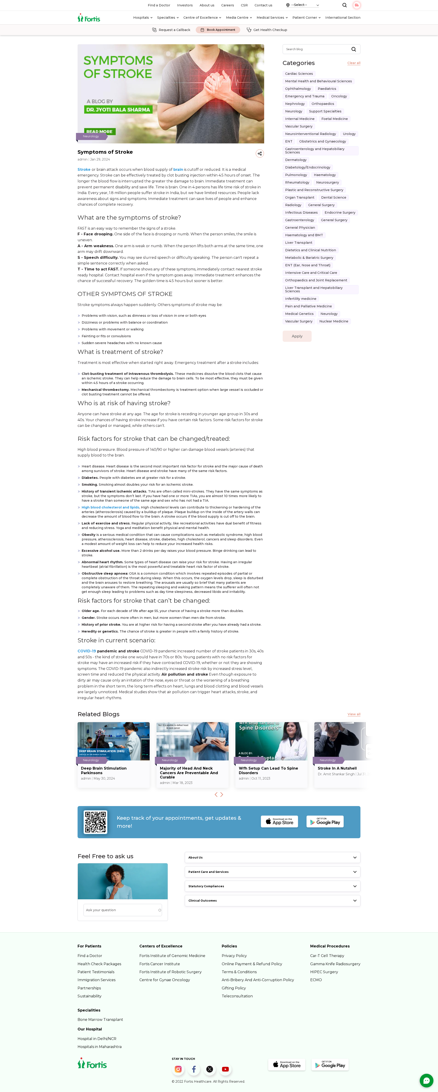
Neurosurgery (327, 182)
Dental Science (333, 197)
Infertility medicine (300, 299)
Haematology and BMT (304, 235)
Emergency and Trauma (304, 96)
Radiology (293, 205)
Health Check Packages (99, 964)
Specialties (166, 18)
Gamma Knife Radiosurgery (335, 964)
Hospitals (141, 18)
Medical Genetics (299, 314)
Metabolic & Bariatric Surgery (309, 258)
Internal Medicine (300, 119)
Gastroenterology (299, 220)
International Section (342, 18)
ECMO (316, 980)
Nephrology (295, 104)
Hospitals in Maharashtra (100, 1047)
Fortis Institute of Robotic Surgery (170, 972)
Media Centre (237, 18)
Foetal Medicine (334, 119)
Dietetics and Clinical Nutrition (310, 250)
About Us (195, 857)
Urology (349, 134)
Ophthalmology (298, 89)
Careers (227, 5)
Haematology (325, 175)
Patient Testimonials (96, 972)
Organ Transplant (299, 197)
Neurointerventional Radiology (310, 134)
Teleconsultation (237, 996)
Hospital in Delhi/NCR (97, 1039)
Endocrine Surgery (340, 212)
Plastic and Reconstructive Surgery (314, 190)
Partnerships (89, 988)
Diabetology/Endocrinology (307, 167)
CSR (244, 5)
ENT (288, 141)
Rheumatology (297, 182)
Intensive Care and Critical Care (311, 273)
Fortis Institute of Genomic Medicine (172, 956)
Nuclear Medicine (333, 321)
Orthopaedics (323, 104)
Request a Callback (174, 30)
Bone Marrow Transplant (100, 1019)
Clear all (353, 63)
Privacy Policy (234, 956)
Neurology (293, 111)
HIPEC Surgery (324, 972)
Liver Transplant (298, 243)
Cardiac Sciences (299, 74)
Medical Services (270, 18)
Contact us (263, 5)
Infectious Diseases (301, 212)
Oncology (339, 96)
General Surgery (321, 205)
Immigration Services (96, 980)
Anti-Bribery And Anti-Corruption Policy (258, 980)
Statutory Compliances (206, 886)
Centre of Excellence (200, 18)
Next (221, 794)
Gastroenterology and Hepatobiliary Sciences (314, 150)
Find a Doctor (159, 5)
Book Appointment (221, 30)
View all (354, 714)
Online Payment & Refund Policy (252, 964)
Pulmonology (296, 175)
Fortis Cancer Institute (159, 964)
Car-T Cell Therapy (327, 956)
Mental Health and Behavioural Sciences (318, 81)
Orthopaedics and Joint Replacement (316, 280)
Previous (216, 794)
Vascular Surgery (299, 126)
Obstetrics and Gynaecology (322, 141)
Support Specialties (325, 111)
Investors (185, 5)
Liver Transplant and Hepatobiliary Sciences (314, 289)
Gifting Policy (234, 988)
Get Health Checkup (270, 30)
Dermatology (296, 160)
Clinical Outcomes (202, 900)
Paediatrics (327, 89)
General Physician (300, 228)
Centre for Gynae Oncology (164, 980)
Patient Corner (304, 18)
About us (207, 5)
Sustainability (90, 996)
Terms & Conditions (239, 972)
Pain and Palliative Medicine (308, 306)
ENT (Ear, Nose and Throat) (307, 265)
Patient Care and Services (208, 872)
